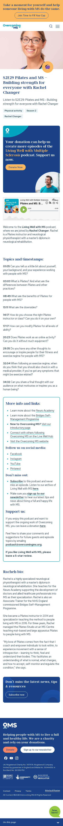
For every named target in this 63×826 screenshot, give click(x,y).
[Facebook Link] (5, 758)
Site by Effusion (52, 790)
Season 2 (31, 110)
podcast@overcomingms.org (24, 544)
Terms (28, 791)
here (43, 526)
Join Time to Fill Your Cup (31, 15)
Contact (6, 791)
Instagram (16, 458)
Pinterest (15, 468)
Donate (10, 749)
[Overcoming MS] (12, 26)
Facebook (16, 454)
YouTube (15, 463)
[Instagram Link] (17, 758)
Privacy (18, 791)
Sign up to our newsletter (37, 749)
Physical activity (13, 110)
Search (51, 26)
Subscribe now (16, 694)
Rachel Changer (13, 116)
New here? (54, 811)
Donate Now (16, 167)
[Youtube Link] (11, 758)
